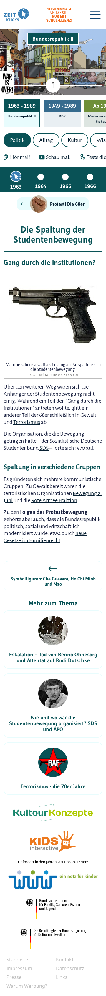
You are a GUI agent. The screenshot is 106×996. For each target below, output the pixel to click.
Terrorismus (26, 422)
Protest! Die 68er (67, 204)
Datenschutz (70, 968)
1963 (16, 187)
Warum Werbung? (26, 986)
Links (61, 977)
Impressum (19, 968)
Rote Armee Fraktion (54, 500)
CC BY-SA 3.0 (68, 374)
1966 (90, 186)
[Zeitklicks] (16, 15)
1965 (65, 186)
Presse (13, 977)
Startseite (17, 959)
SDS (44, 448)
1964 (41, 186)
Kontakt (65, 959)
